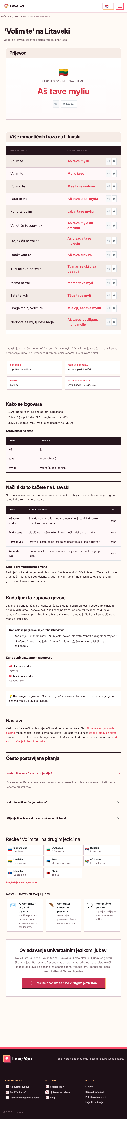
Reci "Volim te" (18, 1092)
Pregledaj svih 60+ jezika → (21, 882)
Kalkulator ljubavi (19, 1087)
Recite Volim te (24, 16)
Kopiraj (70, 104)
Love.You (17, 6)
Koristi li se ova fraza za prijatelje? (29, 773)
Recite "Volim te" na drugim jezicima (66, 983)
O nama (89, 1086)
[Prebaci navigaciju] (119, 6)
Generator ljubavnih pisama (25, 1097)
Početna (6, 16)
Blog (52, 1097)
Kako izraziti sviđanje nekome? (27, 802)
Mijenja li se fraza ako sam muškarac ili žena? (36, 818)
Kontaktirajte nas (94, 1092)
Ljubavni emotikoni (60, 1092)
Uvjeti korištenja (94, 1102)
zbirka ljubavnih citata (103, 732)
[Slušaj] (56, 104)
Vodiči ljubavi (57, 1087)
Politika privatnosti (95, 1097)
